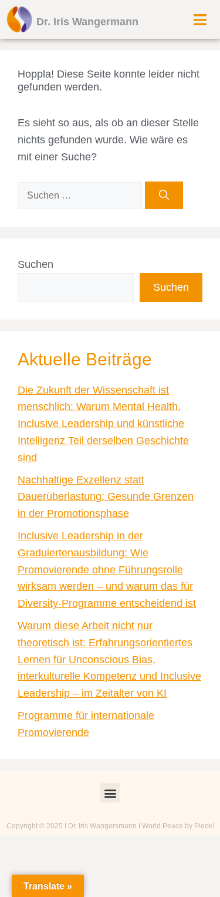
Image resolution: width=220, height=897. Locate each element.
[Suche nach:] (81, 195)
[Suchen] (164, 196)
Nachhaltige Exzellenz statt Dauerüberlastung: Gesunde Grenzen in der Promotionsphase (106, 497)
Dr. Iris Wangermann (87, 22)
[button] (110, 792)
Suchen (35, 264)
